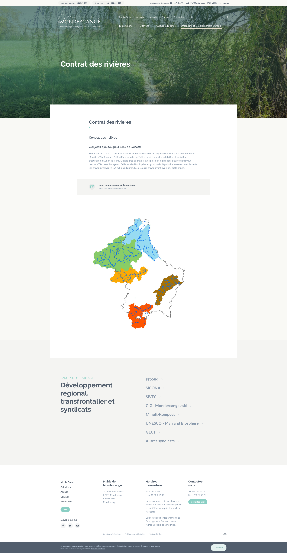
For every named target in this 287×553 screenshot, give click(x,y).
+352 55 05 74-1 (199, 491)
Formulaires (179, 17)
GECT (151, 432)
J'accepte (219, 547)
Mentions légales (155, 534)
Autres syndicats (160, 441)
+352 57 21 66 (199, 495)
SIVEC (151, 396)
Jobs (191, 17)
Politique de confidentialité (135, 534)
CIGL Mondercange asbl (166, 405)
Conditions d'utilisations (111, 534)
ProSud (152, 379)
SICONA (153, 388)
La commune (125, 25)
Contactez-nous (198, 501)
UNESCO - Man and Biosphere (172, 423)
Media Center (125, 17)
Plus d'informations (98, 549)
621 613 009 (108, 3)
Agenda (153, 17)
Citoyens (144, 25)
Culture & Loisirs (165, 25)
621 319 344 (74, 3)
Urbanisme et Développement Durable (201, 25)
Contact (165, 17)
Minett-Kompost (160, 414)
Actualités (140, 17)
